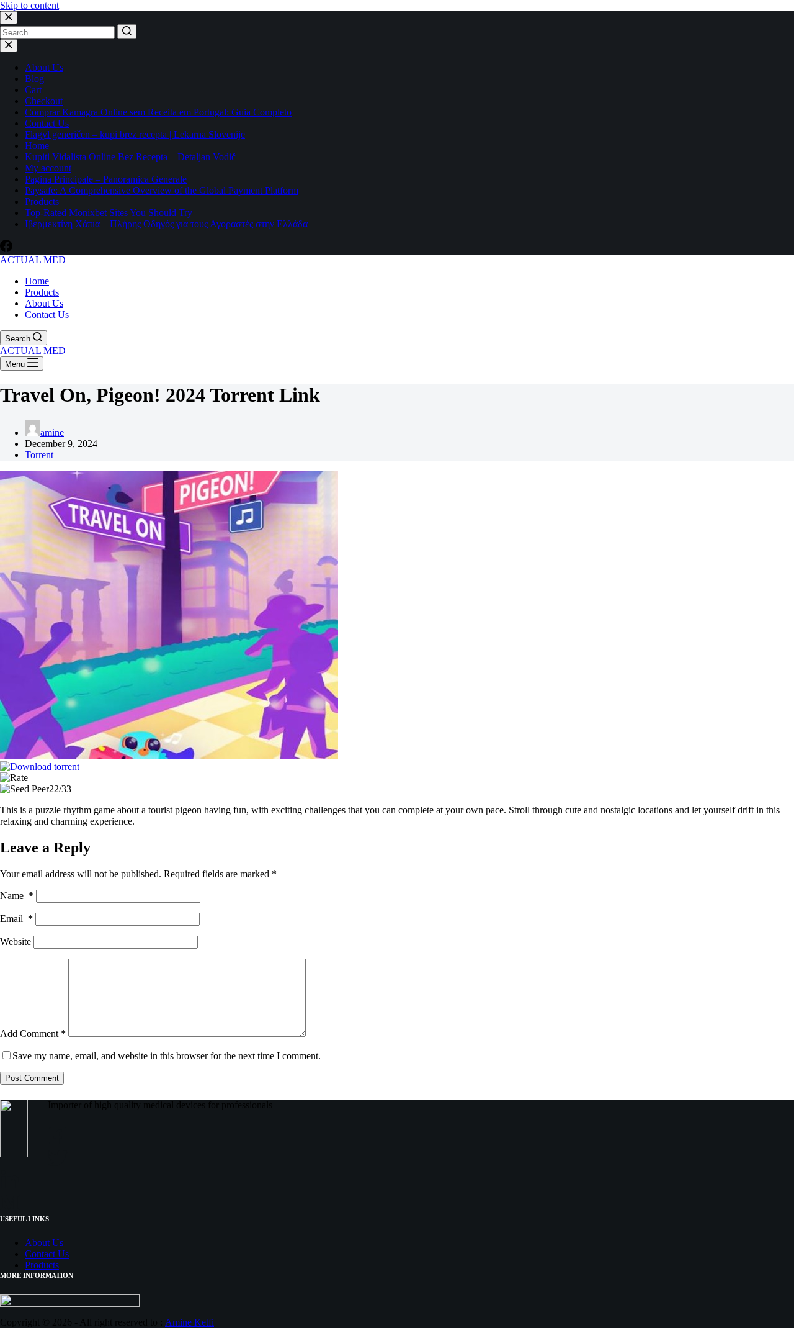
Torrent (39, 455)
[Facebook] (6, 248)
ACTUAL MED (33, 260)
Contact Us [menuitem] (47, 314)
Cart (33, 89)
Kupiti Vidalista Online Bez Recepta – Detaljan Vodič (130, 156)
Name (16, 895)
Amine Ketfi (189, 1322)
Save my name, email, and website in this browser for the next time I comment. (166, 1056)
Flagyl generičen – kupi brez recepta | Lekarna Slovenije (135, 134)
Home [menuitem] (37, 281)
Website (15, 941)
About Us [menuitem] (44, 303)
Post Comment (32, 1078)
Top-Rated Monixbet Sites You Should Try (108, 212)
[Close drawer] (8, 45)
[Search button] (126, 31)
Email (16, 918)
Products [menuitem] (42, 292)
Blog (34, 78)
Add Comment (33, 1033)
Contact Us (47, 123)
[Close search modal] (8, 17)
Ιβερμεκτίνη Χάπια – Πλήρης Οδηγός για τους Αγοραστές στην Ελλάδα (166, 224)
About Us (44, 67)
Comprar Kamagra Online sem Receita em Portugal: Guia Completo (158, 112)
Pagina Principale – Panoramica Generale (106, 179)
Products (42, 201)
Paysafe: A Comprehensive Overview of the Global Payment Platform (161, 190)
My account (48, 168)
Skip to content (29, 5)
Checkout (44, 101)
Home (37, 145)
